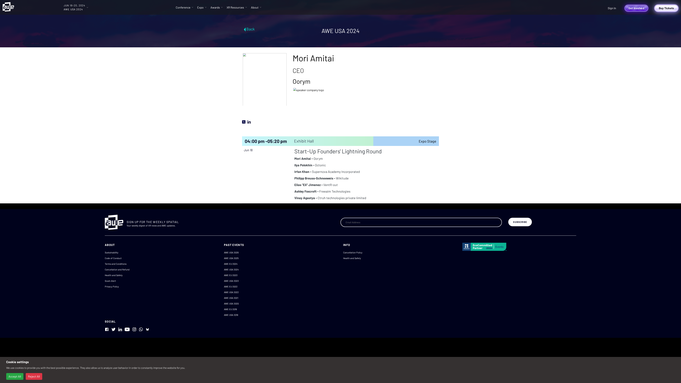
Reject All (34, 376)
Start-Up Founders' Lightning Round (338, 151)
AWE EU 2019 (230, 309)
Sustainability (111, 252)
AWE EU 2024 (230, 263)
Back (250, 29)
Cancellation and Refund (117, 269)
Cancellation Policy (352, 252)
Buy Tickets (666, 8)
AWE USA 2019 (231, 314)
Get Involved (636, 8)
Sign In (612, 8)
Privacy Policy (112, 286)
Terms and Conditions (115, 263)
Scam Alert (110, 280)
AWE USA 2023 (231, 280)
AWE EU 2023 (230, 275)
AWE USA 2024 (231, 269)
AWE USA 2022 (231, 292)
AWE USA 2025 (231, 258)
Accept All (15, 376)
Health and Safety (114, 275)
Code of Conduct (113, 258)
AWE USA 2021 (231, 297)
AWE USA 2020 (231, 303)
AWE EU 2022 (230, 286)
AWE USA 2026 (231, 252)
